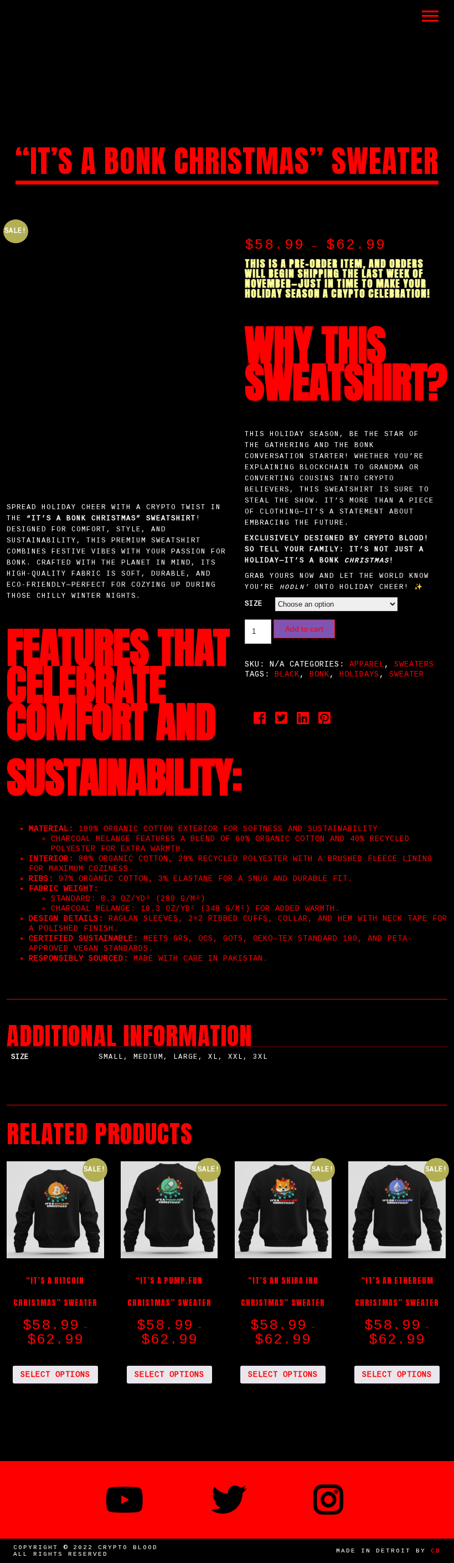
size (253, 604)
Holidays (359, 674)
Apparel (366, 664)
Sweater (406, 674)
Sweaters (414, 664)
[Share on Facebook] (260, 720)
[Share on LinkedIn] (303, 720)
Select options (55, 1374)
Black (287, 674)
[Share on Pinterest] (325, 720)
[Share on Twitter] (281, 720)
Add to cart (304, 628)
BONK (319, 674)
